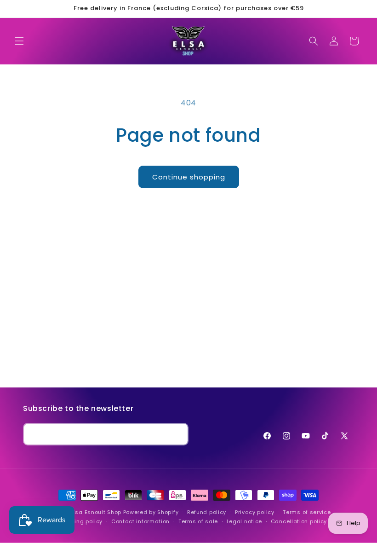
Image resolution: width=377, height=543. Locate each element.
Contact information (140, 521)
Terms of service (307, 512)
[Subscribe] (177, 434)
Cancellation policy (299, 521)
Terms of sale (198, 521)
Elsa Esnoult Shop (95, 512)
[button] (19, 41)
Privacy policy (254, 512)
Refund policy (206, 512)
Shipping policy (81, 521)
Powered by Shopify (151, 512)
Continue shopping (188, 177)
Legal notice (244, 521)
